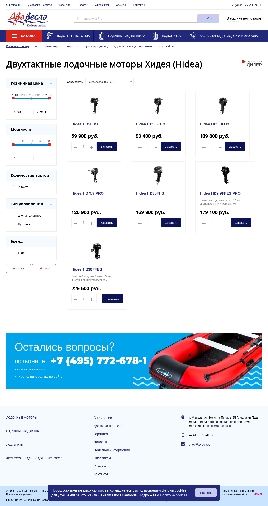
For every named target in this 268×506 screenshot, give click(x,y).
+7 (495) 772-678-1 (98, 361)
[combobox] (109, 82)
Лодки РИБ (170, 36)
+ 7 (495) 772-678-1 (245, 4)
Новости (82, 5)
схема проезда (220, 426)
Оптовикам (102, 5)
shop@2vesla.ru (200, 444)
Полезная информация (112, 450)
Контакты (139, 5)
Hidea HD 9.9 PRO (87, 193)
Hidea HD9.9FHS (214, 124)
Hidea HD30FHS (150, 193)
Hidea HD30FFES (86, 269)
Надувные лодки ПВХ (125, 36)
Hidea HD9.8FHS (150, 124)
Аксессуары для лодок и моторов (228, 36)
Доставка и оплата (40, 5)
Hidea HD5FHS (84, 124)
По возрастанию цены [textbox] (101, 82)
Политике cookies (173, 495)
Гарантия (64, 5)
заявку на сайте (50, 376)
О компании (13, 5)
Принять (206, 492)
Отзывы (121, 5)
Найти (208, 18)
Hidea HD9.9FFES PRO (220, 193)
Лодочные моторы (72, 36)
